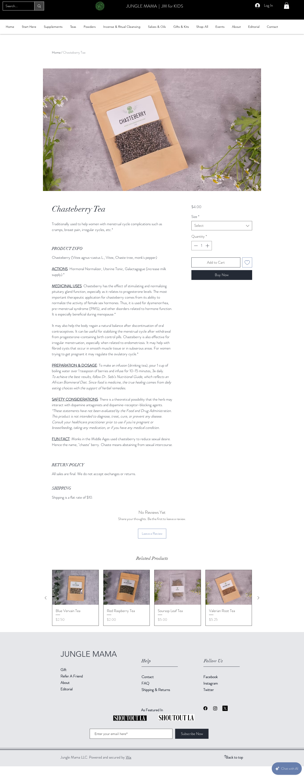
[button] (286, 5)
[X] (225, 708)
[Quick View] (75, 587)
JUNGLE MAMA (141, 6)
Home (56, 52)
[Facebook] (205, 708)
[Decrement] (195, 245)
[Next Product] (258, 597)
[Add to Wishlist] (247, 262)
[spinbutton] (202, 245)
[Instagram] (215, 708)
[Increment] (208, 245)
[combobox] (221, 225)
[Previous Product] (45, 597)
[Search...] (39, 6)
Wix (128, 757)
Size (195, 216)
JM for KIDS (172, 6)
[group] (152, 598)
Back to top (234, 757)
